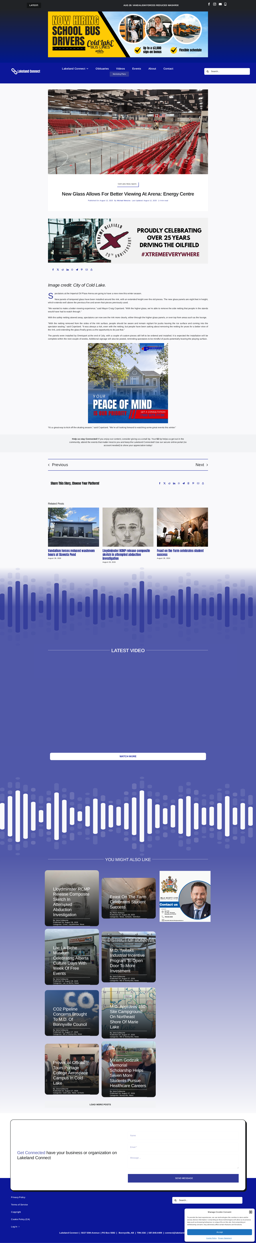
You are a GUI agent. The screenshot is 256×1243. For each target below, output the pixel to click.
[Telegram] (77, 269)
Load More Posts (100, 1104)
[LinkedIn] (67, 269)
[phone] (225, 4)
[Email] (86, 269)
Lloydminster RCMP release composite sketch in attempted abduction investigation (126, 554)
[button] (250, 1212)
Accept (220, 1232)
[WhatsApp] (72, 269)
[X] (57, 269)
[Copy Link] (91, 269)
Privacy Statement (225, 1238)
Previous (60, 464)
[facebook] (209, 4)
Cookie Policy (211, 1238)
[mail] (220, 4)
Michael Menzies (124, 201)
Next (200, 464)
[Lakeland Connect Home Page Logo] (26, 68)
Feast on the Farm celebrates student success (180, 552)
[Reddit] (62, 269)
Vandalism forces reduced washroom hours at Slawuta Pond (127, 5)
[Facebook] (53, 269)
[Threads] (188, 483)
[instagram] (214, 4)
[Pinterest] (81, 269)
